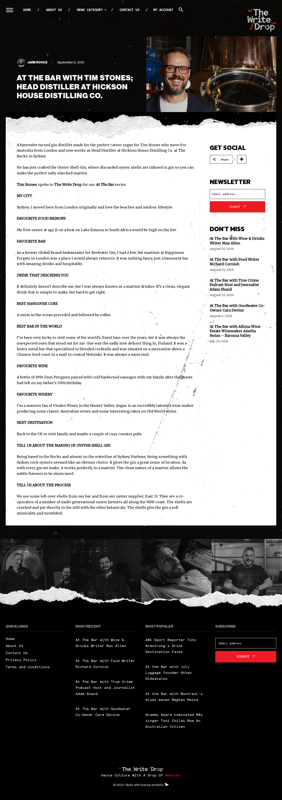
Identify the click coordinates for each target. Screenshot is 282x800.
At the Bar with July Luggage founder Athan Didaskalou (168, 672)
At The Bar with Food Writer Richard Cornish (234, 261)
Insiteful (157, 784)
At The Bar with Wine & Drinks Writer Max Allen (237, 240)
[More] (241, 159)
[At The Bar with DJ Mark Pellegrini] (176, 574)
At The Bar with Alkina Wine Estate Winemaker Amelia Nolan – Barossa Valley (235, 331)
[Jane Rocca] (22, 62)
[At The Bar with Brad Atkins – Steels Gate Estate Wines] (35, 574)
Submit (234, 206)
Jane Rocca (37, 62)
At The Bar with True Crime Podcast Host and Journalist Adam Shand (234, 285)
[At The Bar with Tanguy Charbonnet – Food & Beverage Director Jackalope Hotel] (105, 574)
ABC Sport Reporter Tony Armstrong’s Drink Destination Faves (170, 646)
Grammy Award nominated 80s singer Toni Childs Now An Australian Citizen (174, 720)
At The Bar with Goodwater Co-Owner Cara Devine (237, 307)
